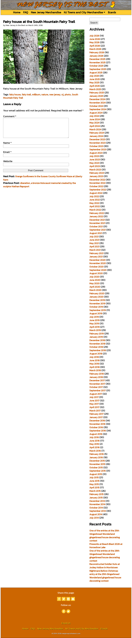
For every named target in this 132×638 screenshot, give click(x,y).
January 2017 (96, 417)
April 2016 (94, 447)
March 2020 (95, 290)
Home (16, 12)
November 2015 (97, 464)
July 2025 (94, 76)
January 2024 (96, 136)
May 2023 (94, 163)
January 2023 (96, 176)
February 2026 (96, 52)
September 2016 (97, 430)
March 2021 (95, 250)
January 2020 (96, 296)
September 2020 (97, 270)
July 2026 (94, 35)
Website (7, 161)
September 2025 (97, 69)
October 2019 (96, 306)
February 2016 (96, 454)
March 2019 (95, 330)
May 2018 (94, 363)
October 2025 (96, 65)
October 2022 (96, 186)
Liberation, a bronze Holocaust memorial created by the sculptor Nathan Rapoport (39, 184)
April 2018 (94, 367)
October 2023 (96, 146)
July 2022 (94, 196)
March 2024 (95, 129)
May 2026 (94, 42)
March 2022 (95, 209)
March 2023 (95, 169)
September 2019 (97, 310)
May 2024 (94, 122)
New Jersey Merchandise (46, 12)
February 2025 (96, 92)
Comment (9, 116)
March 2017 (95, 410)
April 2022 (94, 206)
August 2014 (95, 514)
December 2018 (97, 340)
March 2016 (95, 450)
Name (7, 142)
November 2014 (97, 504)
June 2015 (94, 481)
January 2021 (96, 256)
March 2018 (95, 370)
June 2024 (94, 119)
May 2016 (94, 444)
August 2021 (95, 233)
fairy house (15, 94)
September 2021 (97, 229)
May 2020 (94, 283)
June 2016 (94, 440)
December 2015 (97, 460)
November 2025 (97, 62)
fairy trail (26, 94)
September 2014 (97, 511)
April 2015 (94, 487)
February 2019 (96, 333)
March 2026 (95, 49)
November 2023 (97, 142)
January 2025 (96, 96)
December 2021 (97, 219)
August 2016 (95, 434)
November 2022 (97, 183)
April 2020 (94, 286)
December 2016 (97, 420)
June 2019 (94, 320)
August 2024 (96, 112)
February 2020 (96, 293)
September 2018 (97, 350)
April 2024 (94, 126)
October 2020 (96, 266)
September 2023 (97, 149)
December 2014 (97, 501)
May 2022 (94, 203)
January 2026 (96, 55)
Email (7, 152)
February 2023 (96, 173)
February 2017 (96, 414)
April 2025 (94, 86)
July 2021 (94, 236)
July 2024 (94, 116)
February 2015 (96, 494)
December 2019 (97, 300)
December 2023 (97, 139)
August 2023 (96, 153)
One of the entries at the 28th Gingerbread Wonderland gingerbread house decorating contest (104, 555)
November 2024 (97, 102)
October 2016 (96, 427)
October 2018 (96, 347)
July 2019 (94, 317)
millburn (36, 94)
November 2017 (97, 383)
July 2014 (94, 517)
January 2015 (96, 497)
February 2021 (96, 253)
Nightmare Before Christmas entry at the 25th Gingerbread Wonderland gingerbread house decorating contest (105, 576)
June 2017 (94, 400)
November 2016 (97, 424)
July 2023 (94, 156)
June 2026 (94, 39)
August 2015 (95, 474)
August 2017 (95, 394)
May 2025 (94, 82)
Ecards (112, 12)
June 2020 (94, 280)
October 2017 (96, 387)
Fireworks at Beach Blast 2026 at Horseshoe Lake (105, 545)
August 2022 (95, 193)
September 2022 (97, 189)
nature (44, 94)
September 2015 (97, 470)
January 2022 (96, 216)
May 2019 (94, 323)
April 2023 (94, 166)
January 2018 (96, 377)
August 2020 (96, 273)
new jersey (54, 94)
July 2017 (94, 397)
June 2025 (94, 79)
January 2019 (96, 337)
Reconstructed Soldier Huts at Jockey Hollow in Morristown (104, 565)
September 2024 (97, 109)
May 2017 (94, 403)
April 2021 (94, 246)
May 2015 (94, 484)
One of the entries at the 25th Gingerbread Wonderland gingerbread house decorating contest (104, 535)
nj (63, 94)
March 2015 (95, 491)
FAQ (25, 12)
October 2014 (96, 507)
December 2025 (97, 59)
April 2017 (94, 407)
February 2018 (96, 373)
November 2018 (97, 343)
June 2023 (94, 159)
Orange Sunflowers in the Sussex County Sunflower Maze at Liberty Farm (42, 178)
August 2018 (95, 353)
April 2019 (94, 327)
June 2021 (94, 239)
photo (68, 94)
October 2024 (96, 106)
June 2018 (94, 360)
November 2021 (97, 223)
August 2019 (95, 313)
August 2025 (95, 72)
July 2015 (94, 477)
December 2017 (97, 380)
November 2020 (97, 263)
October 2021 (96, 226)
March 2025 (95, 89)
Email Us (66, 623)
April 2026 (94, 45)
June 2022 (94, 199)
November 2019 (97, 303)
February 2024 (96, 132)
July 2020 (94, 276)
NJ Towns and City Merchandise (84, 12)
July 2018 (94, 357)
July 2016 (94, 437)
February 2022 (96, 213)
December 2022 (97, 179)
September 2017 (97, 390)
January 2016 (96, 457)
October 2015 (96, 467)
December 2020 (97, 260)
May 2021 (94, 243)
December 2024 (97, 99)
